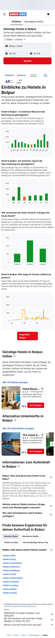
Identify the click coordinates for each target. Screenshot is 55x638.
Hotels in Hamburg (11, 570)
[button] (4, 14)
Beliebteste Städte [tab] (30, 536)
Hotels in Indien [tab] (11, 542)
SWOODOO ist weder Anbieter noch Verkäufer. (22, 614)
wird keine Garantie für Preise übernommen (20, 606)
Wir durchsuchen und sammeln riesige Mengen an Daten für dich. (23, 619)
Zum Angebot (36, 405)
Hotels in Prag (9, 559)
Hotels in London (10, 585)
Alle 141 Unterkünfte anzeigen (18, 428)
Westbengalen (34, 635)
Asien (16, 635)
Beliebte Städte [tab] (11, 536)
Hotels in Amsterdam (12, 563)
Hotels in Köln (9, 555)
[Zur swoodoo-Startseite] (18, 14)
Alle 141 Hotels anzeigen (15, 382)
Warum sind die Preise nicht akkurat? (22, 624)
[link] (27, 336)
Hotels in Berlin (10, 589)
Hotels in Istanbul (11, 581)
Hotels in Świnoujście (13, 578)
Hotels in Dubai (10, 593)
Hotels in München (11, 567)
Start (9, 635)
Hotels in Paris (9, 574)
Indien (23, 635)
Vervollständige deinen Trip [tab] (35, 542)
